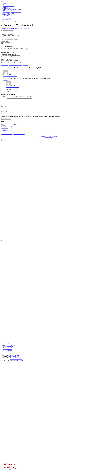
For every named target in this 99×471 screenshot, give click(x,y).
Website (2, 113)
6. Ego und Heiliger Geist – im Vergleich (12, 12)
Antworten (5, 80)
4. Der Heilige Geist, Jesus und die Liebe (12, 9)
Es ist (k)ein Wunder (7, 349)
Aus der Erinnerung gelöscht (21, 65)
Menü (2, 1)
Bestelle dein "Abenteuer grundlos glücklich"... (49, 136)
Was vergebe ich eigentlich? (15, 357)
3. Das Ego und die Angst (8, 8)
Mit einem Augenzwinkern (9, 18)
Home (4, 3)
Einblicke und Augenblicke (9, 16)
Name (2, 108)
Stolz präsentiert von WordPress (7, 469)
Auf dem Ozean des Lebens (9, 345)
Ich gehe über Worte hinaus (9, 346)
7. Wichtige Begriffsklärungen (9, 13)
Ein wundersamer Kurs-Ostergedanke (11, 347)
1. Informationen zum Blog (9, 6)
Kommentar (3, 106)
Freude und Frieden (7, 350)
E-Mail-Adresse (4, 111)
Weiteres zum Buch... (49, 137)
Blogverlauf (5, 4)
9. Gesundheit (6, 15)
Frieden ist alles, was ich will (7, 65)
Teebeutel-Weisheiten (7, 19)
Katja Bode (27, 28)
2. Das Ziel (5, 7)
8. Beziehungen (6, 14)
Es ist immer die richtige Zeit (16, 359)
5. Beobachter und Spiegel (8, 10)
